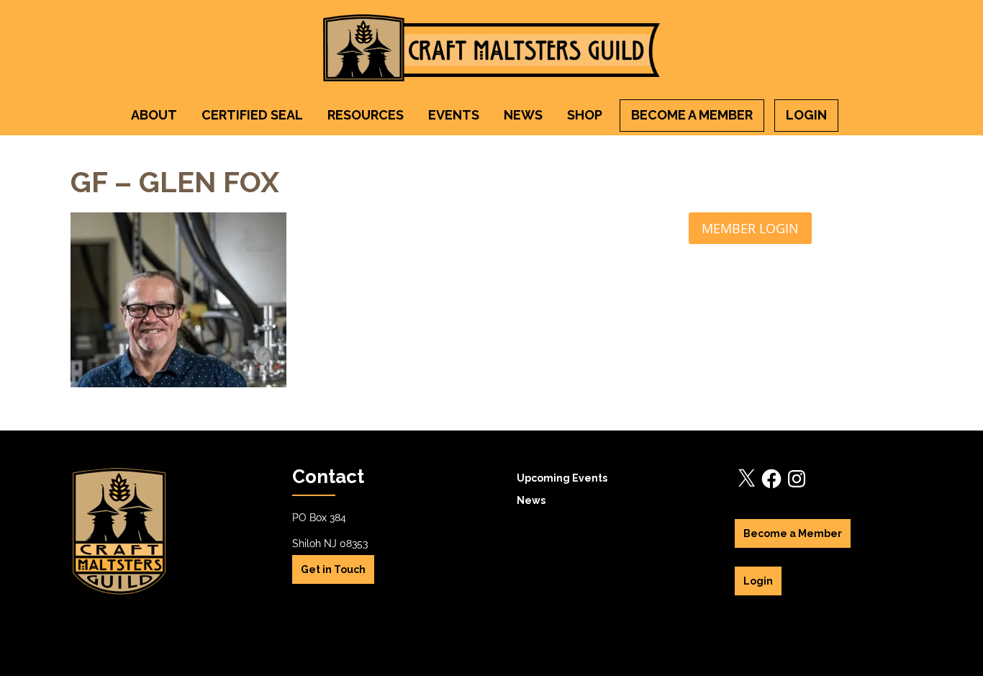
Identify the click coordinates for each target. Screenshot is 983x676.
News (523, 114)
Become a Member (692, 114)
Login (806, 114)
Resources (365, 114)
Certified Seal (252, 114)
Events (453, 114)
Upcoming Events (562, 478)
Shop (584, 114)
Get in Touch (333, 569)
